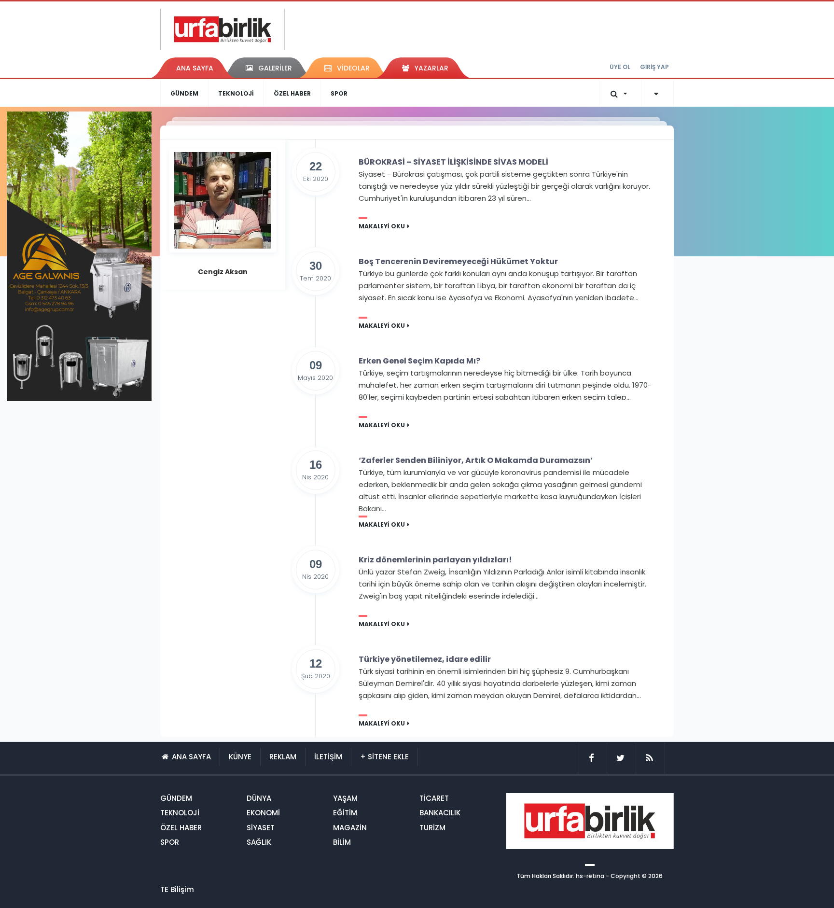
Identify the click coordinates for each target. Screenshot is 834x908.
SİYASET (261, 828)
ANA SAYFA (194, 68)
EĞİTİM (345, 813)
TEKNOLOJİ (236, 93)
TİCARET (434, 798)
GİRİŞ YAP (654, 67)
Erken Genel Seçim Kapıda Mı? (419, 361)
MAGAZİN (350, 828)
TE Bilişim (177, 889)
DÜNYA (259, 798)
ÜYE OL (620, 67)
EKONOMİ (263, 813)
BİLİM (342, 842)
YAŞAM (345, 798)
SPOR (339, 93)
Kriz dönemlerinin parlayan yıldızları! (435, 560)
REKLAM (282, 757)
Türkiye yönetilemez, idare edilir (425, 659)
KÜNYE (240, 757)
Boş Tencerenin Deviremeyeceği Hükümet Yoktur (458, 261)
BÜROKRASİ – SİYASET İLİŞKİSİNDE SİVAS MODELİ (453, 162)
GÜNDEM (184, 93)
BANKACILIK (439, 813)
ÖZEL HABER (292, 93)
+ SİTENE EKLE (384, 757)
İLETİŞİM (328, 757)
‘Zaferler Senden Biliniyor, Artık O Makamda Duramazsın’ (476, 460)
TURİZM (432, 828)
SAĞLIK (259, 842)
